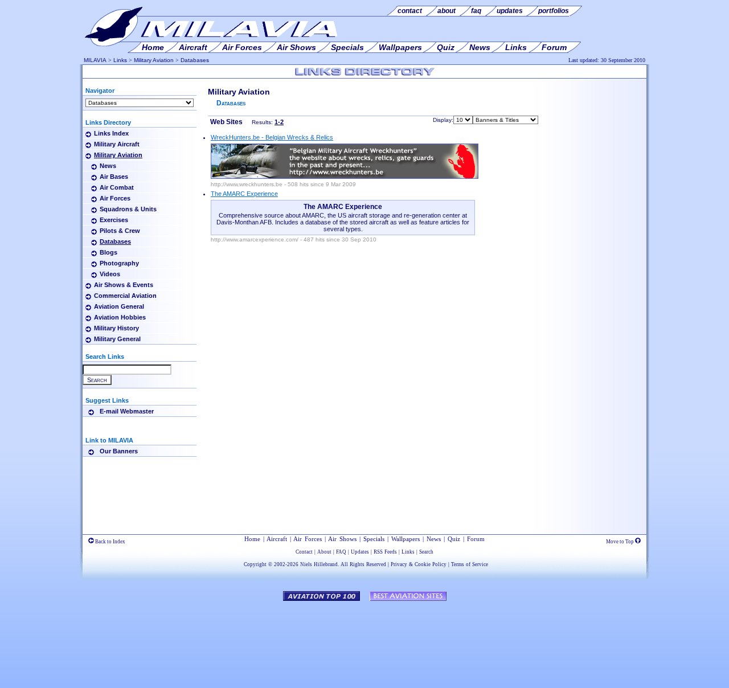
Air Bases (114, 176)
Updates (360, 552)
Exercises (114, 219)
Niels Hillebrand (319, 564)
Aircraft (277, 538)
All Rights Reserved (363, 564)
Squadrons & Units (128, 209)
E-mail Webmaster (127, 411)
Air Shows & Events (123, 284)
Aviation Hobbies (120, 317)
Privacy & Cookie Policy (419, 564)
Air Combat (117, 187)
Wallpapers (405, 538)
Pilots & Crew (120, 230)
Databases (195, 60)
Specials (373, 538)
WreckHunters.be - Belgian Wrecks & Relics (272, 137)
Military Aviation (154, 60)
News (108, 165)
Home (252, 538)
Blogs (108, 252)
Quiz (454, 538)
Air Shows (342, 538)
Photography (119, 263)
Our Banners (119, 451)
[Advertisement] (595, 124)
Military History (116, 328)
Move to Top (620, 541)
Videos (110, 274)
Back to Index (109, 541)
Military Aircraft (117, 144)
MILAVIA (95, 60)
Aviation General (119, 306)
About (324, 552)
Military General (117, 338)
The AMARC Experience (244, 193)
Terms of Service (469, 564)
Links (120, 60)
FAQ (341, 552)
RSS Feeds (385, 552)
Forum (476, 538)
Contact (304, 552)
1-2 (279, 121)
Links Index (111, 133)
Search (426, 552)
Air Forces (115, 198)
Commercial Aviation (125, 295)
